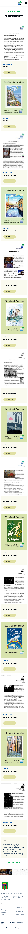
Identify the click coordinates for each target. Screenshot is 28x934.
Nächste (18, 862)
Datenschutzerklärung (12, 928)
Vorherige (11, 862)
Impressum (23, 928)
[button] (26, 3)
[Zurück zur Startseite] (14, 3)
